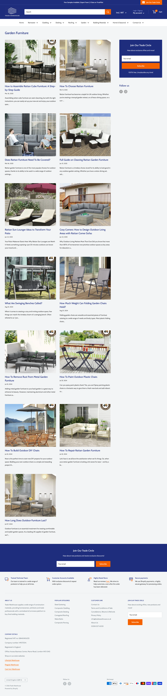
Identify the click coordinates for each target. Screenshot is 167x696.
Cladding (45, 23)
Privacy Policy (96, 615)
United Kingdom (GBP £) (14, 680)
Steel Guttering (60, 604)
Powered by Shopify (11, 688)
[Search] (108, 12)
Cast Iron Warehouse (12, 669)
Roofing (71, 23)
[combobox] (64, 12)
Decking (58, 23)
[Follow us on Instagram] (125, 91)
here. (108, 581)
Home (21, 23)
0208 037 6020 (97, 626)
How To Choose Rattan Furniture (76, 86)
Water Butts (59, 619)
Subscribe (140, 66)
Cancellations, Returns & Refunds (103, 612)
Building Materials (99, 23)
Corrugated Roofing (62, 615)
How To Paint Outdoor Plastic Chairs (78, 376)
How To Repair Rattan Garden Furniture (80, 450)
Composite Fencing (62, 623)
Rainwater (31, 23)
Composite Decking (62, 612)
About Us (94, 623)
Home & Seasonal (119, 23)
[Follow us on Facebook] (121, 91)
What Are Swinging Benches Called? (23, 303)
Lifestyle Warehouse (12, 660)
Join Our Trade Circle (153, 2)
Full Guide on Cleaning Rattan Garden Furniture (84, 159)
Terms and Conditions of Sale (101, 608)
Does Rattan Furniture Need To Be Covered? (27, 159)
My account (137, 13)
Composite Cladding (62, 608)
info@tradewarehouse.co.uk (101, 619)
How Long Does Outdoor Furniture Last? (26, 520)
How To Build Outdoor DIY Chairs (22, 450)
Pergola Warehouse (12, 665)
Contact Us (137, 23)
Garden (83, 23)
